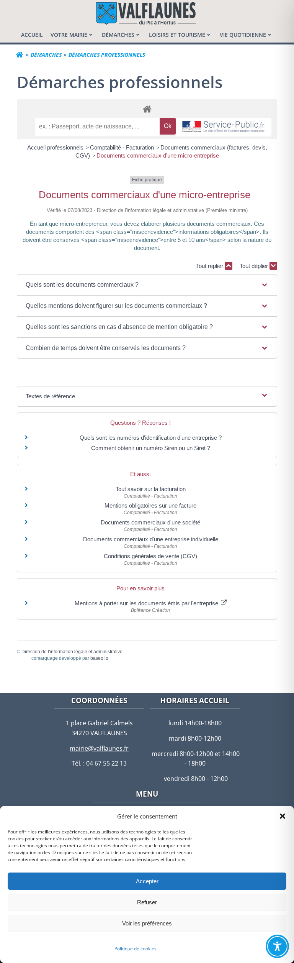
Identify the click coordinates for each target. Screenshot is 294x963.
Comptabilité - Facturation (122, 147)
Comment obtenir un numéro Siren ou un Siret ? (150, 448)
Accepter (147, 881)
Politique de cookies (135, 948)
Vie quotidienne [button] (243, 34)
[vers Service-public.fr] (223, 127)
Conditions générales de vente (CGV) (150, 556)
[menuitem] (32, 35)
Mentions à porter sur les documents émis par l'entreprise (147, 603)
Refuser (147, 902)
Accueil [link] (32, 34)
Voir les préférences (147, 923)
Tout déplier (255, 266)
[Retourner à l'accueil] (19, 55)
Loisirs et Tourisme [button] (177, 34)
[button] (282, 816)
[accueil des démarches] (147, 109)
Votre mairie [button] (69, 34)
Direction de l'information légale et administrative (71, 651)
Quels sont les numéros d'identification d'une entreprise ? (151, 437)
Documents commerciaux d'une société (150, 522)
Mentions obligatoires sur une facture (150, 505)
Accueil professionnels (56, 147)
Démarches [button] (118, 34)
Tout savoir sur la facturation (151, 489)
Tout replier (210, 266)
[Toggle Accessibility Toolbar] (277, 946)
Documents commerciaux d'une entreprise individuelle (150, 539)
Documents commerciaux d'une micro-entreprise (157, 155)
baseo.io (99, 658)
